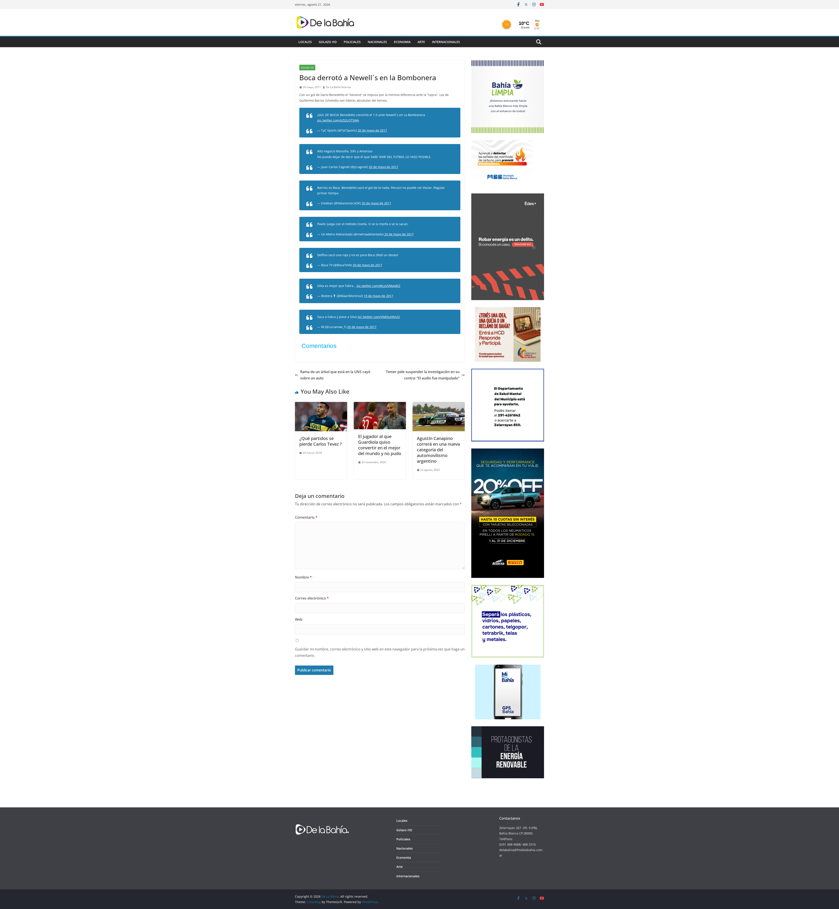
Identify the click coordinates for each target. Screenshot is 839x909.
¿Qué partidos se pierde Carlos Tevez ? (320, 441)
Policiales (352, 42)
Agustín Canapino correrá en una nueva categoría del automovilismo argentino (438, 449)
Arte (421, 42)
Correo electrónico (312, 598)
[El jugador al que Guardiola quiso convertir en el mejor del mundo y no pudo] (380, 405)
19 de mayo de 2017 (378, 296)
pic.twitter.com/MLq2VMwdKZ (378, 286)
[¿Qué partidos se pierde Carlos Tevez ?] (321, 405)
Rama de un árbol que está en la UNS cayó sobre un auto (335, 375)
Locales (305, 42)
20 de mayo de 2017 (372, 130)
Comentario (306, 517)
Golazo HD (328, 42)
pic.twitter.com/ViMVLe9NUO (379, 317)
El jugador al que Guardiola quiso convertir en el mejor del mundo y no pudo (379, 444)
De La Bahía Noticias (338, 87)
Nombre (303, 577)
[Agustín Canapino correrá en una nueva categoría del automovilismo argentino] (439, 405)
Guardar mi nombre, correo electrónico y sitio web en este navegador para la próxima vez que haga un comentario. (380, 652)
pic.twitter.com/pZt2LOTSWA (338, 120)
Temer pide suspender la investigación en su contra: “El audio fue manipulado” (422, 375)
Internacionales (446, 42)
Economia (402, 42)
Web (298, 619)
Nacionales (377, 42)
